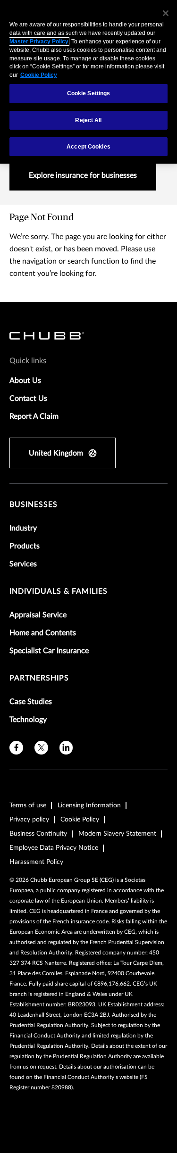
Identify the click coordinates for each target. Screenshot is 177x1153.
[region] (88, 82)
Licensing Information (89, 805)
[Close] (165, 13)
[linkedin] (66, 748)
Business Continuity (38, 833)
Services (23, 564)
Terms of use (27, 805)
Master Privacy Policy (38, 41)
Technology (28, 719)
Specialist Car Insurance (49, 651)
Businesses (33, 504)
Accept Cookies (88, 146)
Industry (23, 528)
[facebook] (16, 748)
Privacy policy (29, 819)
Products (24, 546)
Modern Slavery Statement (117, 833)
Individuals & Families (58, 591)
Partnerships (39, 678)
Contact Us (28, 398)
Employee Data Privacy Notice (53, 848)
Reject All (88, 120)
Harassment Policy (36, 862)
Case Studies (30, 701)
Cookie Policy (79, 819)
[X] (41, 748)
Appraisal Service (38, 615)
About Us (25, 380)
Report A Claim (34, 416)
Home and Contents (42, 633)
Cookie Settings (88, 93)
